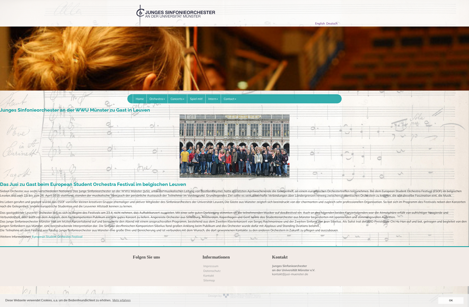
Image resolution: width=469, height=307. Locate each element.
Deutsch (332, 23)
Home (140, 99)
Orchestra (156, 99)
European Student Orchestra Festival (56, 236)
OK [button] (451, 300)
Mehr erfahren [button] (121, 300)
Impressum (210, 266)
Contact (229, 99)
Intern (212, 99)
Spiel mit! (196, 99)
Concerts (176, 99)
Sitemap (209, 280)
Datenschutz (212, 271)
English (320, 23)
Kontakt (208, 275)
